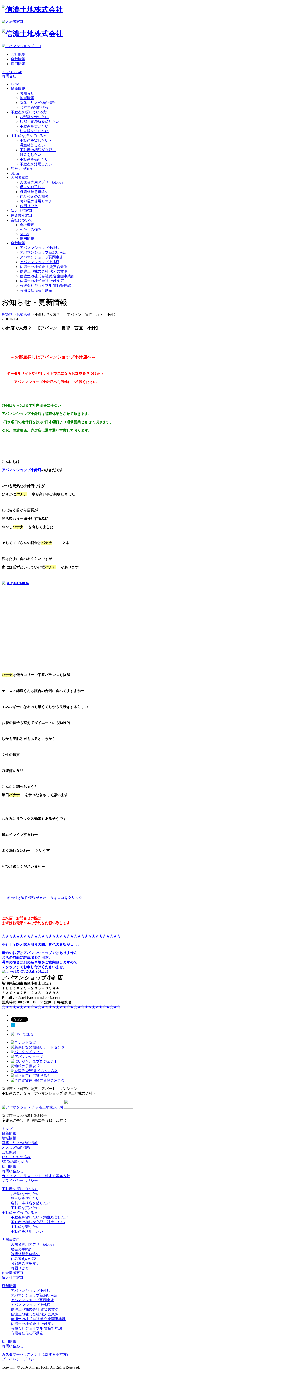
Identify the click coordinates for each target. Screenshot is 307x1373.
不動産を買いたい (34, 126)
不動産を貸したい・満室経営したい (39, 1217)
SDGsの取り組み (15, 1162)
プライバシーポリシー (20, 1181)
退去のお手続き (32, 187)
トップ (7, 1129)
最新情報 (9, 1133)
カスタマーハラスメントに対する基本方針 (36, 1176)
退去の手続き (21, 1249)
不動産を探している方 (20, 1189)
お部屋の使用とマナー (38, 201)
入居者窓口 (11, 1240)
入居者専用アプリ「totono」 (42, 182)
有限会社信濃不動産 (36, 290)
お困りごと (29, 206)
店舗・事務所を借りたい (39, 121)
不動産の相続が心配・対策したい (38, 1222)
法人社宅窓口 (12, 1277)
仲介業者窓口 (12, 1273)
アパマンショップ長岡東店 (41, 257)
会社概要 (18, 54)
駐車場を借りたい (34, 131)
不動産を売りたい (34, 159)
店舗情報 (18, 59)
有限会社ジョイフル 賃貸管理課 (45, 285)
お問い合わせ (12, 1171)
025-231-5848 (12, 72)
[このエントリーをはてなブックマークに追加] (13, 1026)
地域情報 (27, 98)
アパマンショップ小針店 (39, 248)
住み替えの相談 (23, 1259)
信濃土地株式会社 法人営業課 (43, 271)
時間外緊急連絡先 (34, 192)
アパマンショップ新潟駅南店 (43, 252)
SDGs (24, 234)
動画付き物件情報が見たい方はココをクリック (44, 898)
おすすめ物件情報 (34, 107)
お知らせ (27, 93)
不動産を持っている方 (20, 1212)
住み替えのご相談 (34, 196)
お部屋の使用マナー (27, 1263)
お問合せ (9, 76)
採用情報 (18, 64)
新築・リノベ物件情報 (38, 103)
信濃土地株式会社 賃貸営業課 (43, 267)
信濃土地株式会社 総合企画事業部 (47, 276)
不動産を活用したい (36, 164)
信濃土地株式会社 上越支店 (42, 281)
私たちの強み (30, 229)
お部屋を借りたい (34, 117)
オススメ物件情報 (16, 1147)
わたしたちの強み (16, 1157)
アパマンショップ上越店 (39, 262)
